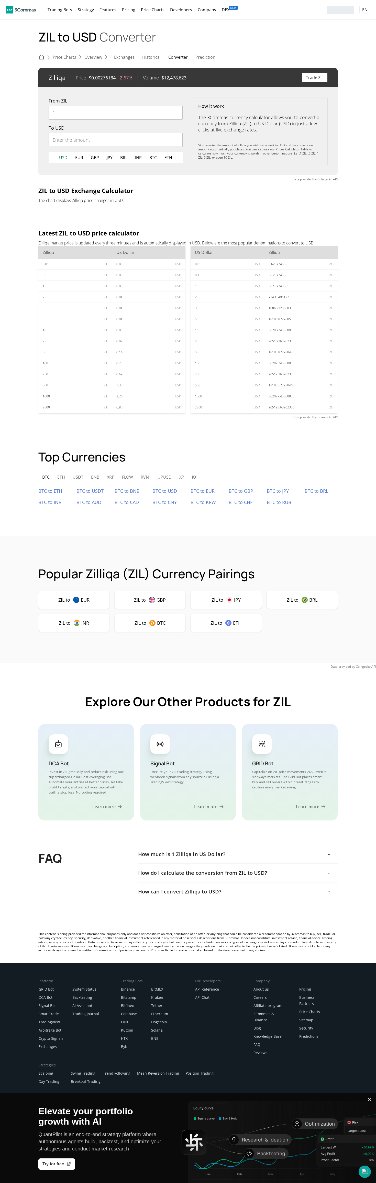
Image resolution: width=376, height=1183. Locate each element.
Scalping (46, 1073)
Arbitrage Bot (50, 1030)
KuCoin (127, 1030)
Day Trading (49, 1081)
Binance (128, 989)
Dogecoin (159, 1022)
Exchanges (48, 1046)
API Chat (202, 997)
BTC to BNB (127, 491)
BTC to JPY (278, 491)
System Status (84, 989)
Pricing (305, 989)
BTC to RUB (279, 502)
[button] (365, 1172)
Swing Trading (83, 1073)
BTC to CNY (164, 502)
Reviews (260, 1052)
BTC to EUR (203, 491)
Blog (257, 1028)
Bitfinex (127, 1005)
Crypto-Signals (51, 1038)
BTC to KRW (203, 502)
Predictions (308, 1036)
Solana (157, 1030)
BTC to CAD (127, 502)
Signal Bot (47, 1005)
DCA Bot (45, 997)
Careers (260, 997)
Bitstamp (128, 997)
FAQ (256, 1044)
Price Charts (309, 1011)
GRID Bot (46, 989)
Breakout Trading (86, 1081)
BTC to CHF (240, 502)
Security (306, 1028)
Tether (156, 1005)
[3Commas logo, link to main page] (21, 10)
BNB (155, 1038)
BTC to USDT (90, 491)
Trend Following (116, 1073)
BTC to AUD (88, 502)
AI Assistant (82, 1005)
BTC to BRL (316, 491)
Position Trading (200, 1073)
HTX (124, 1038)
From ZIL (58, 101)
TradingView (49, 1022)
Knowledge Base (267, 1036)
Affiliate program (267, 1005)
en (365, 10)
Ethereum (159, 1013)
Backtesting (82, 997)
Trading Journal (85, 1013)
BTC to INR (49, 502)
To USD (56, 128)
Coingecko (324, 179)
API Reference (207, 989)
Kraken (157, 997)
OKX (124, 1022)
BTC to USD (164, 491)
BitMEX (157, 989)
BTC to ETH (50, 491)
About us (261, 989)
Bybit (125, 1046)
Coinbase (129, 1013)
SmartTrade (49, 1013)
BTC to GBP (241, 491)
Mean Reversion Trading (158, 1073)
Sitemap (306, 1019)
